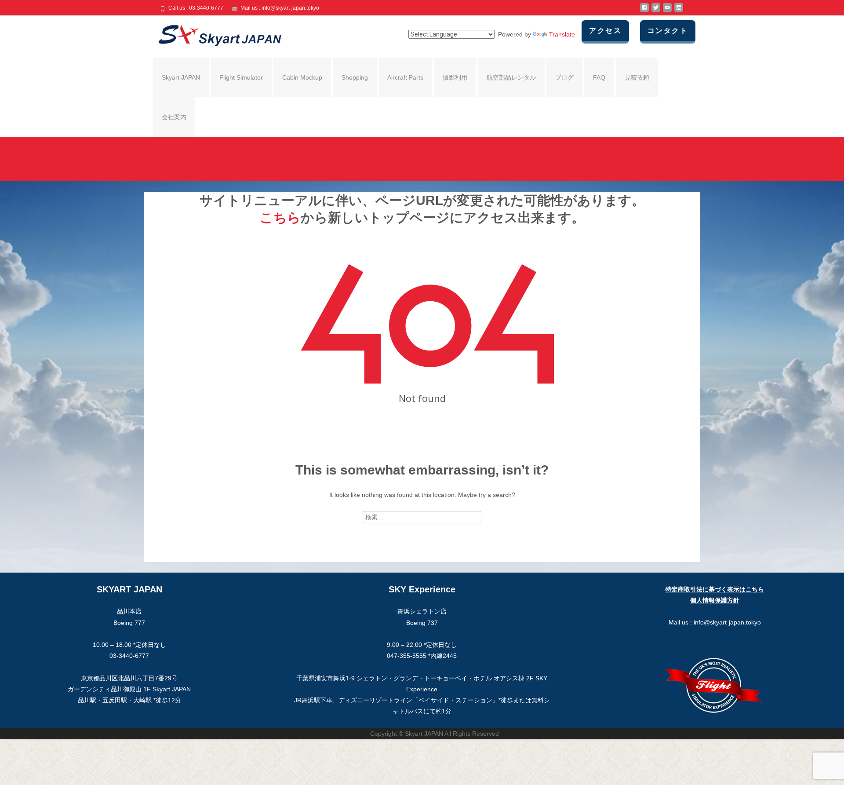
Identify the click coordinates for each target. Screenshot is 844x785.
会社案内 (174, 116)
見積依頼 (637, 77)
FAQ (599, 77)
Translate (562, 34)
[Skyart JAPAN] (212, 33)
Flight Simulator (241, 77)
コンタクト (668, 30)
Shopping (355, 77)
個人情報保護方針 (714, 600)
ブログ (564, 77)
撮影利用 (455, 77)
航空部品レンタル (511, 77)
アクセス (605, 30)
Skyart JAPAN (181, 77)
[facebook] (644, 11)
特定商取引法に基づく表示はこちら (715, 589)
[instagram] (678, 11)
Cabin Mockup (302, 77)
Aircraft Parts (405, 77)
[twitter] (655, 11)
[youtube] (667, 11)
